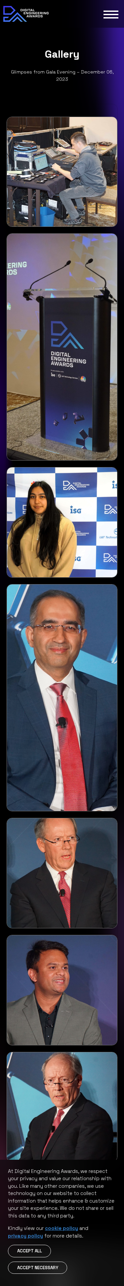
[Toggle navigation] (111, 14)
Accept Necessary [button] (37, 1268)
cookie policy (61, 1228)
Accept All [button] (29, 1251)
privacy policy (25, 1236)
